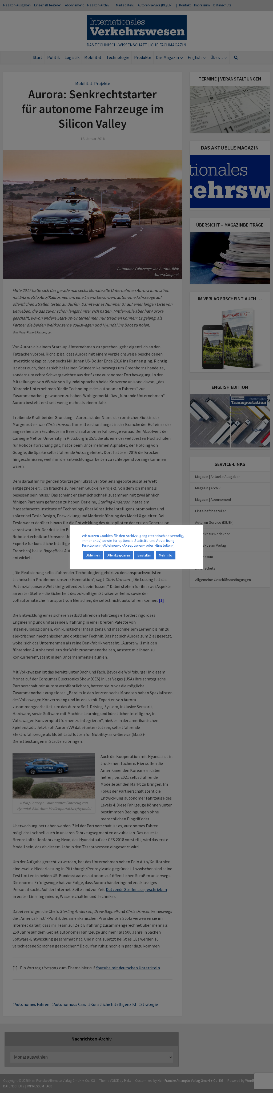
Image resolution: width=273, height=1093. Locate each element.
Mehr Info (165, 555)
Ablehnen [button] (93, 555)
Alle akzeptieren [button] (118, 555)
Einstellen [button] (144, 555)
